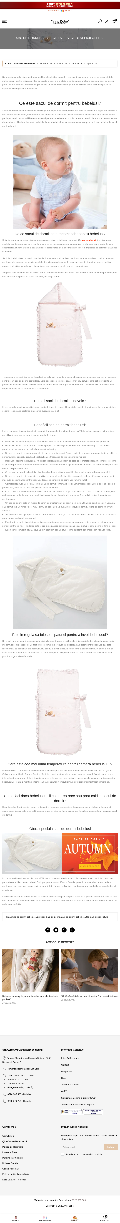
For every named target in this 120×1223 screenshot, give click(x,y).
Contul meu (8, 1136)
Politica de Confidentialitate (15, 1174)
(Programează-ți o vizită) (20, 1087)
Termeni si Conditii (70, 1084)
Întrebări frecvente (70, 1058)
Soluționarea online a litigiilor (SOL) (78, 1098)
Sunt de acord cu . (84, 1154)
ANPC (64, 1091)
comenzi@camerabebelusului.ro (23, 1068)
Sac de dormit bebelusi (23, 917)
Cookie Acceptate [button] (11, 1168)
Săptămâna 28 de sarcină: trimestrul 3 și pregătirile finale (89, 996)
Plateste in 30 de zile (12, 1158)
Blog (63, 1078)
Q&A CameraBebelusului (14, 1141)
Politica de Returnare (12, 1147)
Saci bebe (40, 917)
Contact (65, 1065)
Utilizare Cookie (10, 1163)
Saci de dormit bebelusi (72, 917)
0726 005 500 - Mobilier (19, 1094)
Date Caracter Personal (14, 1179)
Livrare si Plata (9, 1152)
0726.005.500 (79, 1200)
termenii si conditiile (92, 1154)
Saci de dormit (53, 917)
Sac (10, 917)
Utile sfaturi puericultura (96, 917)
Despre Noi (66, 1071)
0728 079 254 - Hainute (19, 1101)
